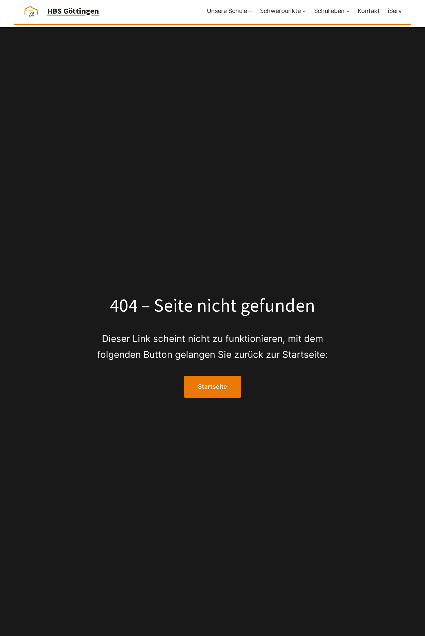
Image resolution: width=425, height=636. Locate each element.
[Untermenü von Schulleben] (348, 11)
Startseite (212, 386)
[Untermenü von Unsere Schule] (250, 11)
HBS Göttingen (73, 11)
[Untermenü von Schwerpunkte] (304, 11)
